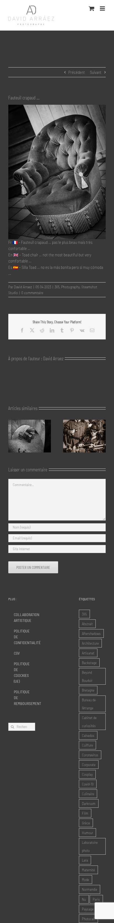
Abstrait (87, 623)
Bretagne (88, 690)
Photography (70, 286)
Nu (84, 899)
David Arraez (23, 286)
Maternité (88, 869)
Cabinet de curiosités (89, 721)
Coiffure (87, 745)
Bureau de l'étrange (89, 703)
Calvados (88, 735)
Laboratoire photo (90, 846)
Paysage (88, 909)
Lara (85, 860)
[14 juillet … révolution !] (84, 422)
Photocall (88, 918)
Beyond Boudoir (87, 676)
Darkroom (88, 803)
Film (85, 813)
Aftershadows (91, 633)
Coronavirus (90, 754)
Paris (96, 899)
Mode (85, 879)
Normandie (89, 889)
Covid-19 (88, 784)
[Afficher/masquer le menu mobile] (103, 8)
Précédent (76, 72)
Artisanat (88, 653)
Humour (87, 832)
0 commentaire (32, 292)
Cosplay (87, 774)
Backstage (89, 662)
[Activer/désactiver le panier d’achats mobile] (91, 8)
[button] (12, 436)
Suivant (96, 72)
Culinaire (88, 793)
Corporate (88, 764)
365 (57, 286)
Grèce (86, 823)
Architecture (90, 643)
